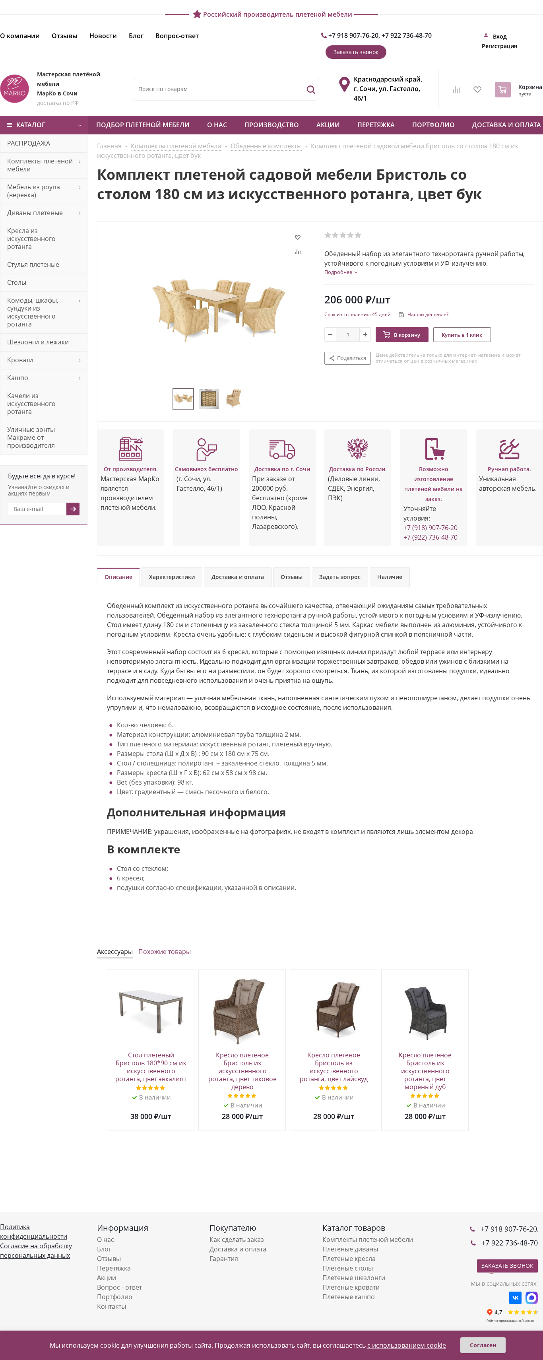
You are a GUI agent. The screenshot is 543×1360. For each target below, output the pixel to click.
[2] (335, 235)
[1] (328, 235)
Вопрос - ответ (119, 1287)
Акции (328, 124)
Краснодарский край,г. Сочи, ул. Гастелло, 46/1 (388, 89)
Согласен (483, 1345)
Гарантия (223, 1258)
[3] (343, 235)
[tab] (340, 272)
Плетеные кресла (349, 1258)
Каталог (30, 124)
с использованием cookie (406, 1345)
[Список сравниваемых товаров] (456, 92)
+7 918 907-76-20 (353, 35)
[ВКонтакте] (515, 1298)
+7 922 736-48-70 (407, 35)
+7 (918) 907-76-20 (430, 527)
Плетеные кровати (351, 1287)
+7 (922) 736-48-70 (430, 537)
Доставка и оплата (237, 1249)
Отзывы (109, 1258)
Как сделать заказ (236, 1239)
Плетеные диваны (350, 1249)
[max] (532, 1298)
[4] (351, 235)
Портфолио (433, 124)
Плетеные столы (347, 1268)
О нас (217, 124)
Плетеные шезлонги (353, 1277)
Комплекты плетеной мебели (367, 1239)
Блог (104, 1249)
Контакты (111, 1306)
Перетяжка (376, 124)
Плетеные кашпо (348, 1296)
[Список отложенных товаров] (477, 92)
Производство (271, 124)
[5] (358, 235)
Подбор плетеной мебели (143, 124)
